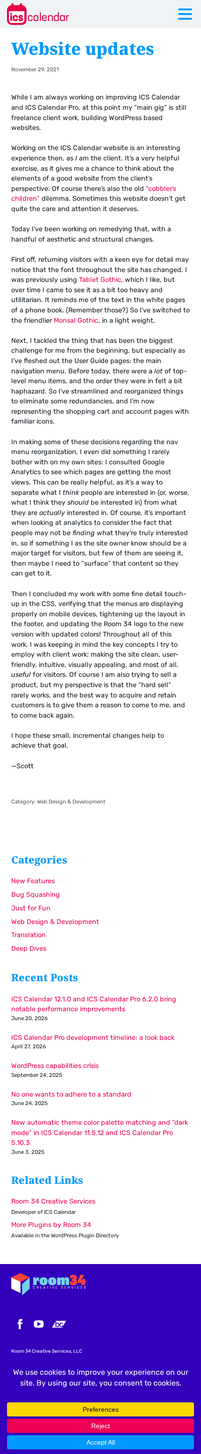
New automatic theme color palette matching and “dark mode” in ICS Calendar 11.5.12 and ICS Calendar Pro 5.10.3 (99, 1133)
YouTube (38, 1324)
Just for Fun (30, 908)
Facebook (18, 1324)
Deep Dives (28, 949)
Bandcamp (58, 1324)
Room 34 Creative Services (53, 1201)
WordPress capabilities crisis (55, 1066)
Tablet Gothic (100, 280)
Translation (28, 935)
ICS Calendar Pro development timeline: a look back (92, 1038)
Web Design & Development (71, 801)
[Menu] (187, 16)
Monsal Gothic (76, 321)
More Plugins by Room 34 (51, 1225)
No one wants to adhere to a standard (71, 1094)
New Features (33, 881)
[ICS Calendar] (63, 14)
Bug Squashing (35, 895)
